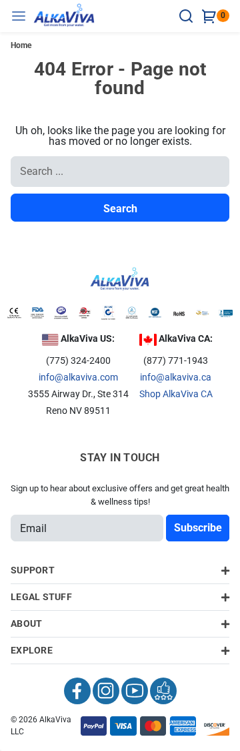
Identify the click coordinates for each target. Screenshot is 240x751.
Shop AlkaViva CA (176, 394)
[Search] (188, 16)
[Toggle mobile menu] (22, 16)
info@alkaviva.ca (175, 377)
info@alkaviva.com (78, 377)
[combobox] (120, 171)
